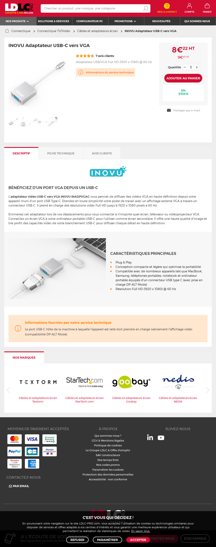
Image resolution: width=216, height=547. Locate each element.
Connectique (20, 31)
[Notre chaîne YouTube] (161, 440)
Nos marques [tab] (24, 357)
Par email (21, 486)
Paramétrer (107, 540)
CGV (95, 440)
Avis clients (102, 153)
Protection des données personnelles (107, 474)
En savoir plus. (140, 531)
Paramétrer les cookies (108, 469)
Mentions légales (112, 440)
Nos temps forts (108, 460)
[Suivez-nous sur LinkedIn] (150, 439)
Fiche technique (60, 153)
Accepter (138, 540)
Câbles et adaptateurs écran (97, 31)
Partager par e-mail (186, 110)
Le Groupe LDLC (96, 450)
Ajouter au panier (183, 78)
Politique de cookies (108, 445)
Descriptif (21, 153)
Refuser (77, 540)
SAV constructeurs (108, 455)
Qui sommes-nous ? (107, 435)
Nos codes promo (108, 464)
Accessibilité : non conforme (108, 479)
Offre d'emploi (120, 450)
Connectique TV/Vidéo (53, 31)
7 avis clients (104, 56)
